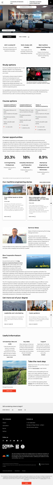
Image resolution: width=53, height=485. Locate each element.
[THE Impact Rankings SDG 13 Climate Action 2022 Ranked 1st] (8, 447)
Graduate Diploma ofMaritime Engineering (26, 105)
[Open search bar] (50, 2)
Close (26, 483)
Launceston (6, 425)
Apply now (9, 390)
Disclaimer (17, 470)
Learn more (10, 357)
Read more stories (45, 182)
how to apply (36, 368)
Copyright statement (7, 470)
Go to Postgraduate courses (8, 30)
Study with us (6, 409)
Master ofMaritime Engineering (42, 105)
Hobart (4, 422)
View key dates (26, 354)
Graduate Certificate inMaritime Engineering (10, 105)
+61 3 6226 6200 (31, 422)
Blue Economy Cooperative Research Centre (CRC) (13, 262)
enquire (43, 354)
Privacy (24, 470)
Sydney (4, 431)
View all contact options (32, 427)
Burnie (4, 428)
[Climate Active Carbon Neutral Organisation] (17, 447)
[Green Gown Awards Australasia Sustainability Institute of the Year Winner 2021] (23, 447)
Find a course (22, 36)
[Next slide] (51, 203)
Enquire (9, 36)
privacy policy (43, 478)
